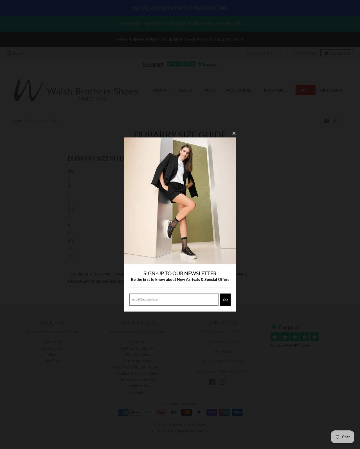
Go (225, 299)
